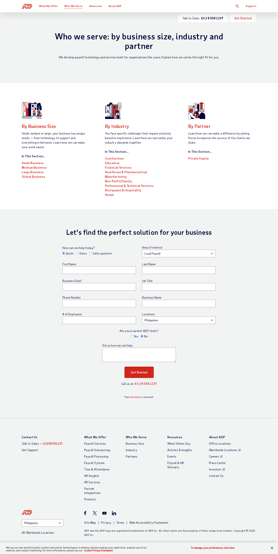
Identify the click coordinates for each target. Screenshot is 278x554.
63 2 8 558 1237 (146, 383)
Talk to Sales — (42, 443)
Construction (114, 158)
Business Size (135, 443)
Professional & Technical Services (129, 185)
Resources (95, 6)
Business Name (152, 297)
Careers (214, 456)
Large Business (33, 172)
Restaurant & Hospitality (123, 190)
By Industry (117, 126)
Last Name (149, 264)
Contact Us (29, 437)
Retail (109, 194)
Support (251, 6)
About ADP (114, 6)
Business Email (72, 280)
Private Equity (198, 158)
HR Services (92, 482)
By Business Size (39, 126)
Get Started (243, 18)
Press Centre (217, 463)
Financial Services (118, 167)
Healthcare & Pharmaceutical (126, 172)
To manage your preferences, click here (213, 547)
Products (90, 499)
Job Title (147, 280)
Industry (131, 450)
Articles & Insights (179, 450)
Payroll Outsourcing (97, 450)
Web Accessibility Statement (149, 522)
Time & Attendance (97, 469)
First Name (69, 264)
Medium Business (34, 167)
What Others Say (178, 443)
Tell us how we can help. (117, 345)
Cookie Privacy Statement (98, 550)
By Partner (199, 126)
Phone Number (71, 297)
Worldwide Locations (223, 450)
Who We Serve (73, 6)
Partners (131, 456)
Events (171, 456)
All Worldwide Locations (38, 532)
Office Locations (220, 443)
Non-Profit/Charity (118, 181)
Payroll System (94, 463)
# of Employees (72, 314)
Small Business (33, 163)
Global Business (33, 176)
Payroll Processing (96, 456)
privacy (135, 396)
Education (112, 163)
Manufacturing (116, 176)
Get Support (30, 450)
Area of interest (152, 247)
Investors (215, 469)
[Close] (272, 548)
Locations (148, 314)
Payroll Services (95, 443)
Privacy (106, 522)
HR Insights (91, 475)
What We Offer (48, 6)
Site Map (90, 522)
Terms (120, 522)
